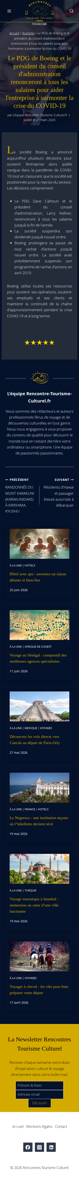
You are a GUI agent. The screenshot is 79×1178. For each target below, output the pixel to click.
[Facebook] (28, 1147)
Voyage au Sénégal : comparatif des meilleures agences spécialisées (38, 658)
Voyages (46, 728)
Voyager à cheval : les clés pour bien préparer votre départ (39, 989)
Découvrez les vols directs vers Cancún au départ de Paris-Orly (35, 739)
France (30, 809)
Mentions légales (39, 1126)
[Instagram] (39, 1147)
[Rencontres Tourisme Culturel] (39, 11)
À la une (16, 565)
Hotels (30, 565)
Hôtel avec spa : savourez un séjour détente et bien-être (38, 577)
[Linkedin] (51, 1147)
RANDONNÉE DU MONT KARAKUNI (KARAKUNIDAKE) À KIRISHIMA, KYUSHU (19, 496)
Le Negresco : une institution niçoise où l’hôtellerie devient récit (39, 821)
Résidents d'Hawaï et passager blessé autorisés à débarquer (59, 493)
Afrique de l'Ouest (38, 647)
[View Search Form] (71, 11)
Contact (61, 1126)
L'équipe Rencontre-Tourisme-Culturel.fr (40, 115)
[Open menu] (9, 10)
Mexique (31, 728)
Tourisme (39, 24)
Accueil (14, 33)
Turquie (30, 890)
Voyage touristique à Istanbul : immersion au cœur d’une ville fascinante (34, 905)
